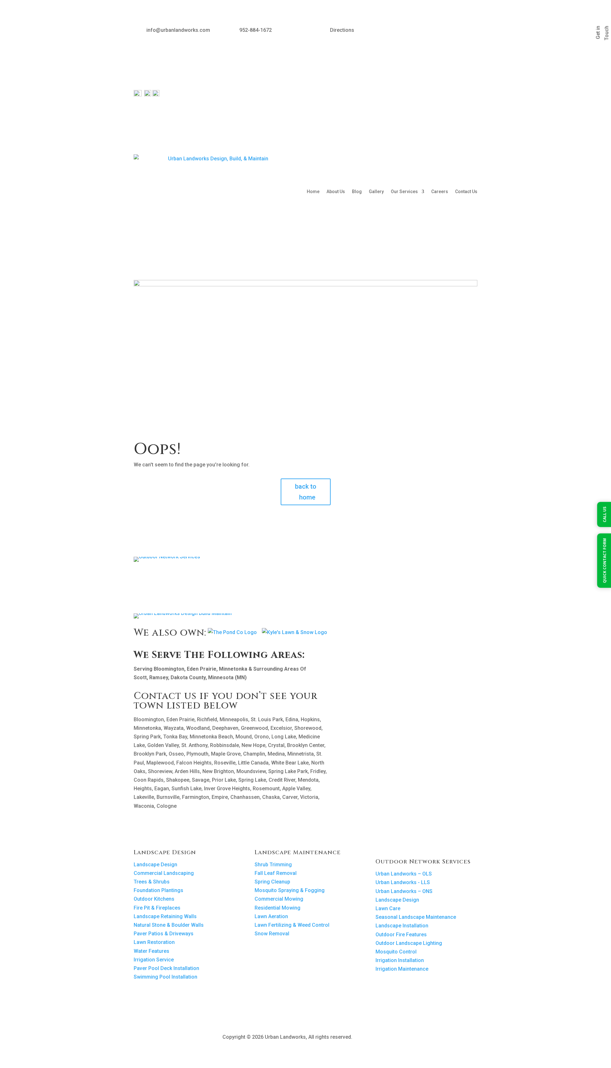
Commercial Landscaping (164, 873)
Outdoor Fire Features (401, 935)
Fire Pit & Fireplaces (157, 908)
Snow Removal (272, 934)
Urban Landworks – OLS (404, 874)
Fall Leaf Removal (276, 873)
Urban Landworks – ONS (404, 891)
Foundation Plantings (158, 890)
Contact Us (466, 191)
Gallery (376, 191)
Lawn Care (388, 908)
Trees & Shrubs (152, 882)
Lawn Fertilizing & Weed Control (292, 925)
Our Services (404, 191)
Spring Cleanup (272, 882)
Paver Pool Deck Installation (166, 968)
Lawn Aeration (271, 916)
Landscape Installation (402, 926)
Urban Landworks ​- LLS (403, 882)
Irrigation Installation (400, 960)
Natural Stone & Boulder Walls (169, 925)
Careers (439, 191)
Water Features (151, 951)
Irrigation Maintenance (402, 969)
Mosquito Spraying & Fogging (290, 890)
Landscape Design (155, 865)
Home (313, 191)
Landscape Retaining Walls (165, 916)
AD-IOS (371, 1037)
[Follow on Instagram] (459, 31)
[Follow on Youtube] (472, 31)
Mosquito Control (396, 952)
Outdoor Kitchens (154, 899)
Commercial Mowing (279, 899)
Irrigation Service (154, 960)
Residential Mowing (277, 908)
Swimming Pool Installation (165, 977)
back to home (305, 492)
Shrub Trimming (273, 865)
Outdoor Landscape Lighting (409, 943)
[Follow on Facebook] (447, 31)
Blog (357, 191)
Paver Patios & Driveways (163, 934)
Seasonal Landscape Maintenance (416, 917)
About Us (336, 191)
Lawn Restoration (154, 942)
